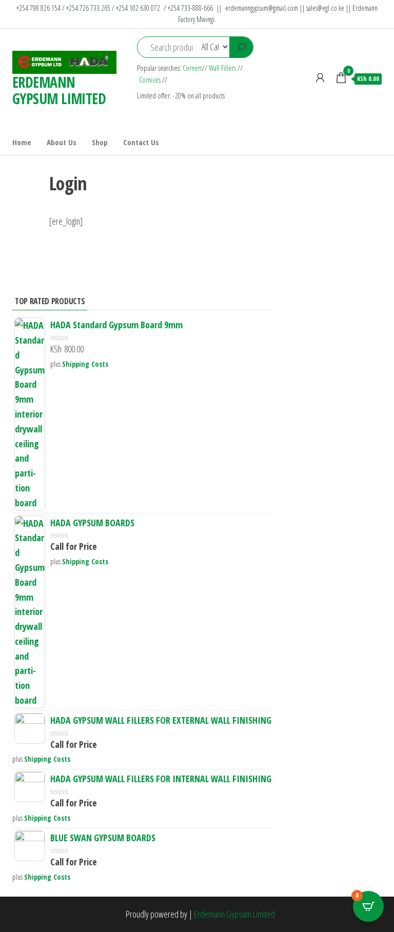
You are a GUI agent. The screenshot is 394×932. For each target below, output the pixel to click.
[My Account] (320, 77)
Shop (100, 142)
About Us (61, 142)
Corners (192, 68)
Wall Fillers (222, 68)
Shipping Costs (85, 364)
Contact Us (141, 142)
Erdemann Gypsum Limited (234, 914)
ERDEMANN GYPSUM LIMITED (59, 90)
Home (21, 142)
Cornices (150, 80)
